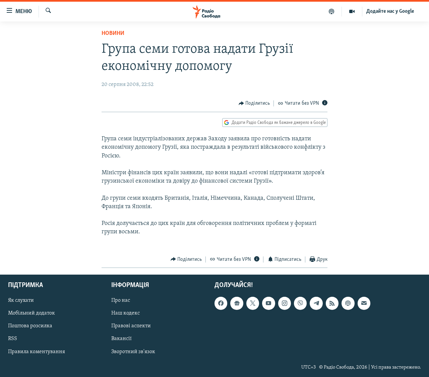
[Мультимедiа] (352, 11)
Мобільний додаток (31, 313)
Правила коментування (36, 352)
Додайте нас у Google (390, 11)
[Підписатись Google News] (236, 303)
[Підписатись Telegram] (316, 303)
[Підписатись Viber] (300, 303)
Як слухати (21, 300)
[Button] (254, 103)
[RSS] (332, 303)
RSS (12, 339)
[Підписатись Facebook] (220, 303)
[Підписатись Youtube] (268, 303)
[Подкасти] (331, 11)
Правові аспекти (131, 326)
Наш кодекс (125, 313)
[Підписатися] (364, 303)
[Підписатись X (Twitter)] (252, 303)
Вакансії (121, 339)
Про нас (120, 300)
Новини (113, 34)
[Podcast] (348, 303)
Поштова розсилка (30, 326)
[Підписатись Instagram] (284, 303)
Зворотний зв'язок (133, 352)
